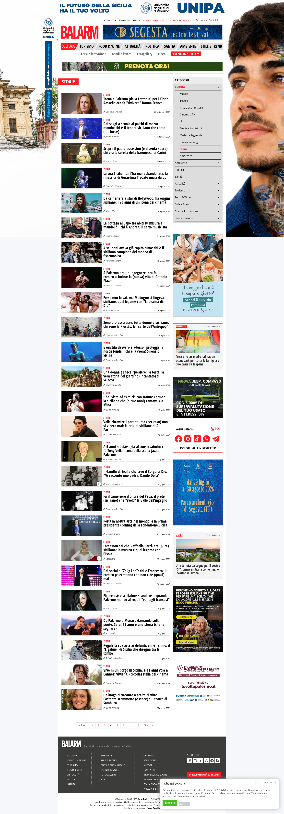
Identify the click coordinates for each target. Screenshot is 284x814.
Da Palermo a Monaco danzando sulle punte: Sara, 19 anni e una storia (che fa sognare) (133, 624)
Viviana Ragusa (112, 235)
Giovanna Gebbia (114, 682)
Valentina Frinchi (113, 260)
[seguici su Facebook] (189, 760)
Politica (179, 170)
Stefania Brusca (113, 533)
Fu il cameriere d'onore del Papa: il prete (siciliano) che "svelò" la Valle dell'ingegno (135, 498)
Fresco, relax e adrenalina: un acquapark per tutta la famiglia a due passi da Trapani (197, 360)
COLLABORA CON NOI (178, 20)
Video (162, 53)
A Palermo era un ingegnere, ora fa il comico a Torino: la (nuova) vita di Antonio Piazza (135, 276)
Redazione (110, 558)
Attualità (180, 183)
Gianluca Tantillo (113, 384)
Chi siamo (149, 755)
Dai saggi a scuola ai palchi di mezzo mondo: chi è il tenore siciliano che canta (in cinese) (134, 127)
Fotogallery (144, 53)
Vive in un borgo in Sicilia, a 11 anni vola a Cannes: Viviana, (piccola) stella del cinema (135, 672)
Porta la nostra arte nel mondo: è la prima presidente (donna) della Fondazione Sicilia (135, 523)
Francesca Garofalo (114, 335)
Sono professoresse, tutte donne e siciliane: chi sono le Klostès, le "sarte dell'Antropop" (136, 324)
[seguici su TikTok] (200, 760)
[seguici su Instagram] (195, 760)
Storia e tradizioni (191, 128)
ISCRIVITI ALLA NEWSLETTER (198, 448)
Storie (184, 149)
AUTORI (137, 20)
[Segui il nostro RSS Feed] (217, 760)
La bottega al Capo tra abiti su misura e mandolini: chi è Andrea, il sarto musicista (135, 225)
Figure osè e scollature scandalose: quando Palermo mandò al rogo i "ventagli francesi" (136, 597)
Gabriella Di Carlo (114, 111)
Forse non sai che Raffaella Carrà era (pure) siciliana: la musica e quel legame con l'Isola (136, 549)
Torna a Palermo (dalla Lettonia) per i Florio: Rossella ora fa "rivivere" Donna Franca (136, 100)
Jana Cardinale (112, 136)
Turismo (180, 190)
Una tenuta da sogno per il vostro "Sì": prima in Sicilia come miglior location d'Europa (198, 569)
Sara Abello (111, 633)
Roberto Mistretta (114, 658)
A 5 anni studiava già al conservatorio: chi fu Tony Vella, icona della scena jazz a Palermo (134, 450)
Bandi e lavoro (121, 53)
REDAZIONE (124, 20)
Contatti (149, 769)
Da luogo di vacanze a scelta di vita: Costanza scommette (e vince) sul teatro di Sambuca (135, 698)
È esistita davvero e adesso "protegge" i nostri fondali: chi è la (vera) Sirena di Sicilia (133, 351)
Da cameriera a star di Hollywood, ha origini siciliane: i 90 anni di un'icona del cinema (136, 200)
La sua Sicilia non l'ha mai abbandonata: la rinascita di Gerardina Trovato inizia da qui (135, 175)
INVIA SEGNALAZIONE (154, 20)
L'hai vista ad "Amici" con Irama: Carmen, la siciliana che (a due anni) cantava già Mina (134, 400)
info (215, 790)
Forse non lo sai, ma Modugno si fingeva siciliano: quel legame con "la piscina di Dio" (133, 301)
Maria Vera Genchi (114, 484)
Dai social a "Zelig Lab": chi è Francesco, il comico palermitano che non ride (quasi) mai (134, 574)
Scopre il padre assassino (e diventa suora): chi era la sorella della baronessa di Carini (135, 150)
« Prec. (83, 725)
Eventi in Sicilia (76, 760)
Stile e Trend (182, 204)
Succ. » (148, 725)
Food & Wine (183, 197)
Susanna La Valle (113, 434)
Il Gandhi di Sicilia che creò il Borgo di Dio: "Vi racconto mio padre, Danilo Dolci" (135, 473)
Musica (184, 94)
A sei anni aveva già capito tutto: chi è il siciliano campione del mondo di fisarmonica (133, 251)
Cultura (180, 87)
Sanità (179, 176)
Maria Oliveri (111, 161)
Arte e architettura (191, 107)
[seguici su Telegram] (212, 760)
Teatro (184, 100)
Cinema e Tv (187, 114)
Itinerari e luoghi (190, 142)
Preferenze (184, 804)
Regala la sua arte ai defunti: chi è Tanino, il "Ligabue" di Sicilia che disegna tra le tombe (136, 649)
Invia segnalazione (155, 774)
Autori (147, 765)
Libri (182, 121)
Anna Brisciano (112, 310)
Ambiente (181, 163)
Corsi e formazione (93, 53)
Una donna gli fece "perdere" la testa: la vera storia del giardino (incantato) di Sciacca (133, 376)
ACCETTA (170, 803)
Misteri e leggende (191, 135)
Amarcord (186, 156)
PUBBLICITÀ (110, 20)
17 (137, 725)
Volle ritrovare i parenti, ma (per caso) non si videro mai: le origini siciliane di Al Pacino (135, 425)
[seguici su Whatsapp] (206, 760)
